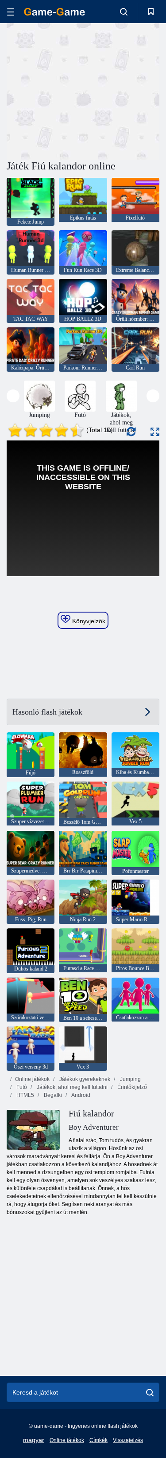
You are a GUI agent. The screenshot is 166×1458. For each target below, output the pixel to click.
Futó (21, 1087)
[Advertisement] (81, 90)
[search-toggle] (123, 11)
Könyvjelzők (87, 621)
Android (80, 1095)
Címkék (98, 1440)
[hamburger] (11, 11)
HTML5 (24, 1095)
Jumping (130, 1079)
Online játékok (32, 1079)
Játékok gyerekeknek (84, 1079)
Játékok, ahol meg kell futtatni (71, 1087)
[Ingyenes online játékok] (54, 12)
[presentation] (13, 395)
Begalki (52, 1095)
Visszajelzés (128, 1440)
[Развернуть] (155, 432)
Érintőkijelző (131, 1087)
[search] (149, 1392)
